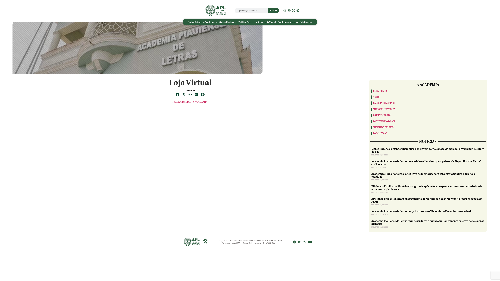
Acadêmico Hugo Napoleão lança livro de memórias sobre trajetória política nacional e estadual (423, 175)
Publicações (244, 22)
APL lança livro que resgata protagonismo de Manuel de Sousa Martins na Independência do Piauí (426, 200)
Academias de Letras (288, 22)
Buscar (273, 10)
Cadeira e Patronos (384, 103)
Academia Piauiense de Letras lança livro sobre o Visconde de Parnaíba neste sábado (421, 211)
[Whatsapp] (305, 242)
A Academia (209, 22)
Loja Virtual (270, 22)
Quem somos (380, 91)
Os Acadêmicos (226, 22)
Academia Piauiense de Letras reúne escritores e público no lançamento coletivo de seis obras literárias (427, 222)
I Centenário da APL (384, 121)
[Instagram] (300, 242)
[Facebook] (295, 242)
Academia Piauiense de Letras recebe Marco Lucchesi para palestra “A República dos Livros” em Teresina (426, 163)
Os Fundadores (381, 115)
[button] (178, 94)
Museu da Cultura (383, 127)
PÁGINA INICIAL (182, 102)
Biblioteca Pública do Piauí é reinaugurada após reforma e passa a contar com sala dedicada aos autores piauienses (426, 188)
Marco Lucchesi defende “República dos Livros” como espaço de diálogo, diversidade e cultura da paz (427, 150)
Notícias (259, 22)
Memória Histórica (384, 109)
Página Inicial (194, 22)
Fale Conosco (306, 22)
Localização (380, 133)
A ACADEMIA (200, 102)
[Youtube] (310, 242)
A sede (376, 97)
